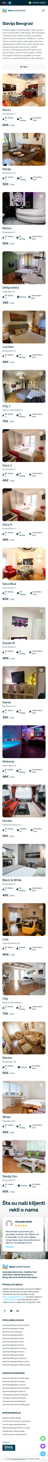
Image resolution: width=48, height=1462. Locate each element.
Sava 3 (8, 467)
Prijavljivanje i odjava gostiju (13, 1431)
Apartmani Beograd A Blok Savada (16, 1365)
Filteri (25, 67)
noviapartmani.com (18, 1459)
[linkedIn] (17, 1311)
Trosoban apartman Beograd (13, 1401)
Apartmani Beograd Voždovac (14, 1358)
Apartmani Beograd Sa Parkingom (16, 1388)
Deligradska (10, 289)
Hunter (12, 822)
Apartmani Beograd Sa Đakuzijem (15, 1378)
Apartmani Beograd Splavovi (14, 1391)
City (12, 1000)
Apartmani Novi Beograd (12, 1332)
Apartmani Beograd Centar (13, 1328)
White (8, 1118)
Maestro (10, 1246)
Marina (9, 1059)
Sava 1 (8, 111)
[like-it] (41, 433)
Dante (9, 704)
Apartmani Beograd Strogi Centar (15, 1325)
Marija (9, 170)
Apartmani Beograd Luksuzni (14, 1385)
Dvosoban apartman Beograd (14, 1398)
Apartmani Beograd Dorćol (13, 1342)
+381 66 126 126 (9, 1299)
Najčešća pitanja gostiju (11, 1418)
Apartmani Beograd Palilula (13, 1355)
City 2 (12, 407)
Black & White (12, 881)
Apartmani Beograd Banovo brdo (15, 1361)
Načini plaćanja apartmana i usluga (16, 1428)
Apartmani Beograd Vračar (13, 1338)
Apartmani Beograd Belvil (12, 1335)
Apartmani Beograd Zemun (13, 1352)
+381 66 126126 (38, 2)
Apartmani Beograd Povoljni (13, 1381)
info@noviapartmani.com (14, 1297)
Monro (8, 230)
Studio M (9, 644)
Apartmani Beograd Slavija (13, 1345)
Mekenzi (9, 763)
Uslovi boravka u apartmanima (14, 1434)
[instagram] (11, 1311)
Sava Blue (9, 585)
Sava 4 (8, 526)
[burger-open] (43, 10)
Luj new (9, 348)
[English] (4, 2)
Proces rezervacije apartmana (14, 1424)
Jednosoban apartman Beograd (15, 1395)
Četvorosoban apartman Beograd (15, 1404)
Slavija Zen (9, 1178)
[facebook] (4, 1311)
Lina (11, 941)
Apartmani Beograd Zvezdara (14, 1348)
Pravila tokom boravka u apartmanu (16, 1421)
